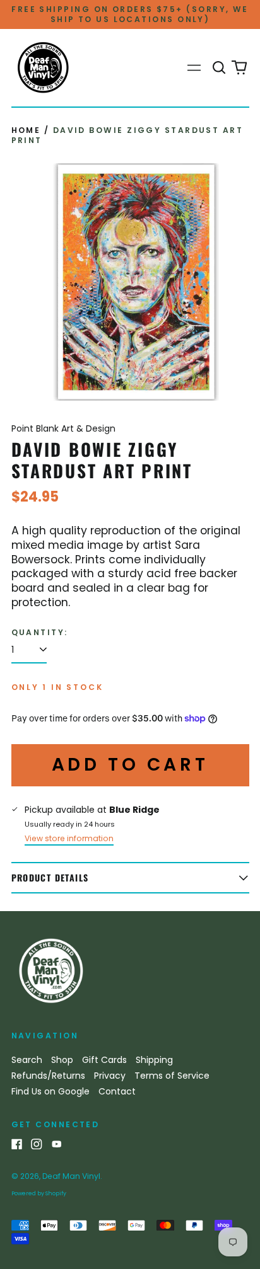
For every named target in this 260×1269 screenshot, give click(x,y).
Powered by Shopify (38, 1193)
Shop (62, 1060)
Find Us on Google (50, 1091)
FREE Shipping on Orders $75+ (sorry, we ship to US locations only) (130, 14)
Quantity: (39, 633)
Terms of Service (172, 1075)
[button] (220, 68)
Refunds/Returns (48, 1075)
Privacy (110, 1075)
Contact (117, 1091)
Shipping (154, 1060)
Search (26, 1060)
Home (26, 130)
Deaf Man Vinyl (71, 1176)
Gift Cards (104, 1060)
